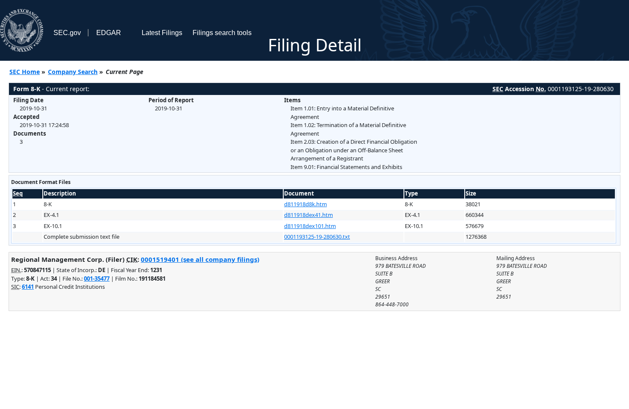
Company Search (73, 72)
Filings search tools (222, 32)
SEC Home (24, 72)
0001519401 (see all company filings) (200, 259)
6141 (28, 286)
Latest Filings (162, 32)
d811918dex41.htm (308, 215)
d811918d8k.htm (305, 204)
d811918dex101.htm (310, 226)
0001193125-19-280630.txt (317, 236)
